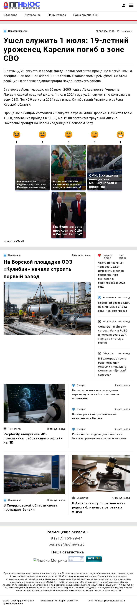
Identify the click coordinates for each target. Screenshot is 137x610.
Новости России (107, 256)
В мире (81, 385)
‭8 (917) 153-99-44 (67, 538)
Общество (108, 353)
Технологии (109, 321)
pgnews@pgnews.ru (67, 544)
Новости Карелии (18, 31)
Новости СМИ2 (14, 241)
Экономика (14, 255)
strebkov (127, 31)
